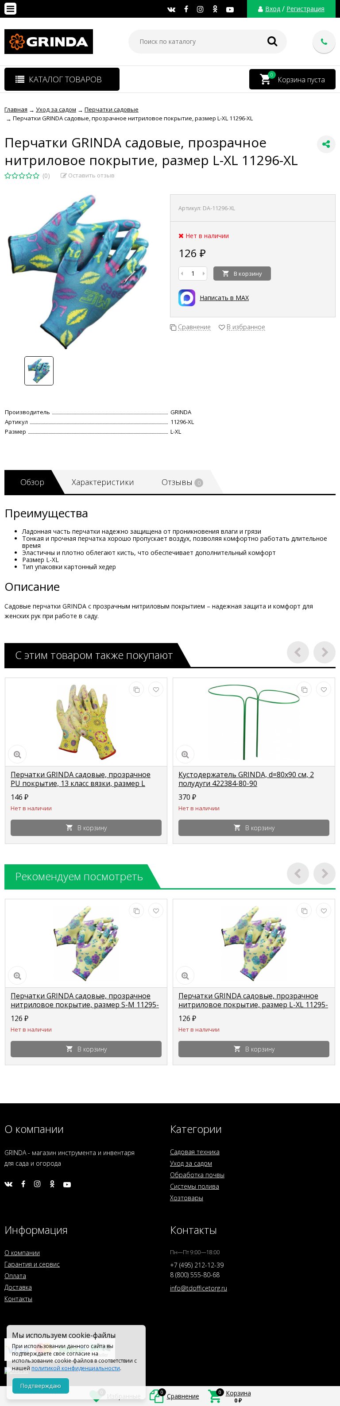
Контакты (18, 1298)
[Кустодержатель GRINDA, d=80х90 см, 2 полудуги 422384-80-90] (254, 722)
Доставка (18, 1287)
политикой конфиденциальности (75, 1368)
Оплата (15, 1275)
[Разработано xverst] (170, 1368)
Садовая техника (195, 1152)
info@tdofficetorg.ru (198, 1288)
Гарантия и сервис (32, 1264)
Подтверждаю (40, 1386)
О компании (22, 1252)
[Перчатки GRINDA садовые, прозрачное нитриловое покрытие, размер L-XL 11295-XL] (254, 943)
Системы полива (194, 1186)
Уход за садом (191, 1163)
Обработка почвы (197, 1175)
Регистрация (305, 8)
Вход (272, 8)
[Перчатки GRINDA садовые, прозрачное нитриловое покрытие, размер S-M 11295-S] (86, 943)
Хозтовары (186, 1198)
